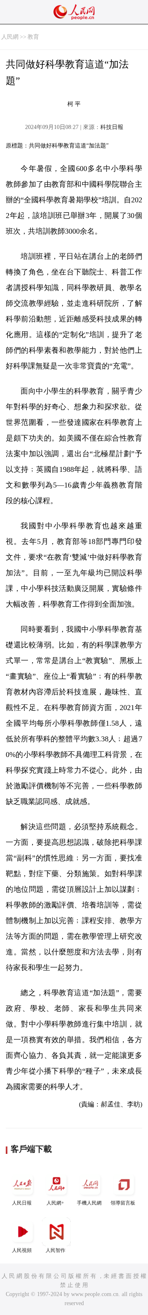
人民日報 (22, 1203)
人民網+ (55, 1203)
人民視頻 (22, 1250)
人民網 (9, 37)
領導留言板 (123, 1203)
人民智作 (55, 1250)
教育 (33, 37)
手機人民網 (89, 1203)
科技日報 (111, 127)
